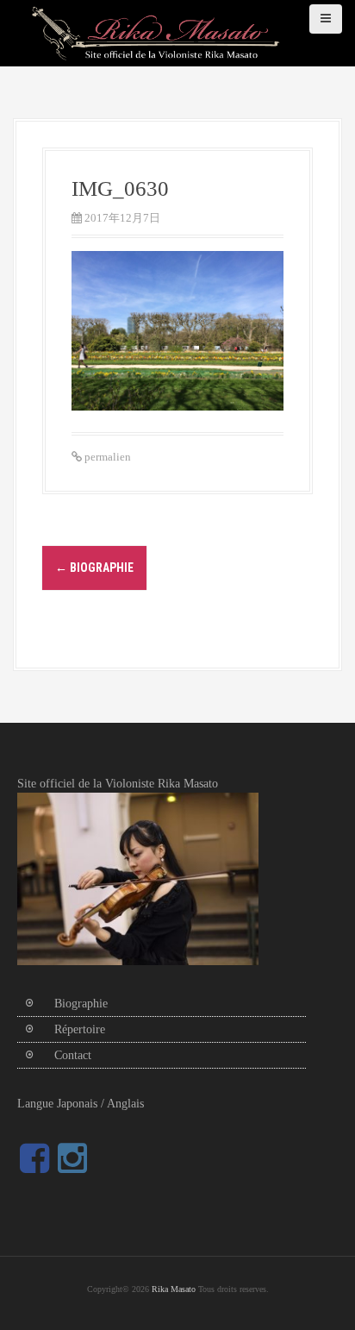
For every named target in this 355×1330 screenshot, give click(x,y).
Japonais (77, 1103)
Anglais (125, 1103)
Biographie (94, 567)
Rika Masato (174, 1289)
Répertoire (79, 1029)
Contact (72, 1055)
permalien (106, 456)
